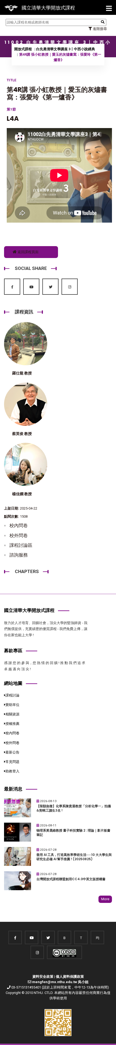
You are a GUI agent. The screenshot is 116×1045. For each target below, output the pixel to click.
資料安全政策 (42, 976)
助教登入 (12, 771)
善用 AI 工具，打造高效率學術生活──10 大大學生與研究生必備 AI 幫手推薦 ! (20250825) (74, 857)
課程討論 (12, 695)
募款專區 (13, 650)
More (105, 899)
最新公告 (12, 752)
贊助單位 (12, 705)
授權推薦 (12, 724)
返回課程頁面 (28, 252)
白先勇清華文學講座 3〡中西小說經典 (65, 49)
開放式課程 (23, 49)
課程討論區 (20, 545)
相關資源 (12, 714)
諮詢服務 (18, 555)
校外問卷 (18, 535)
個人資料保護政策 (70, 976)
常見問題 (12, 762)
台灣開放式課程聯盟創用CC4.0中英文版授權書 (70, 879)
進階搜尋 (99, 29)
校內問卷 (18, 525)
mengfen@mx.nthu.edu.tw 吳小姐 (60, 982)
